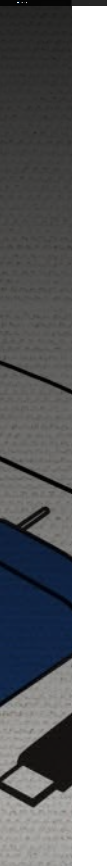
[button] (84, 2)
